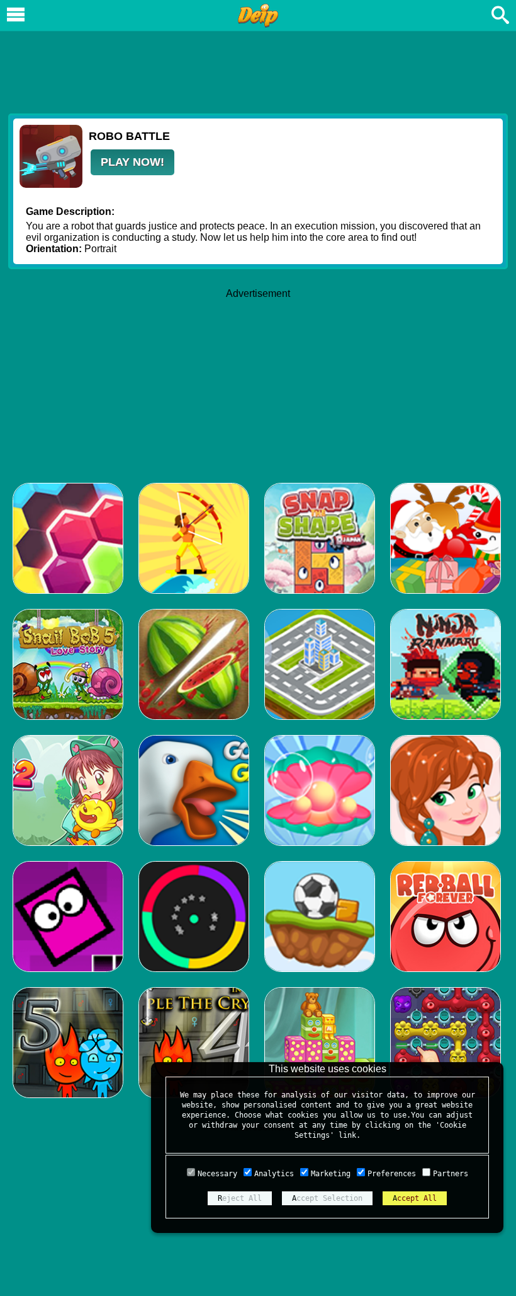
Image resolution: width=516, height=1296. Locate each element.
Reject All (240, 1198)
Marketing (331, 1173)
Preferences (391, 1173)
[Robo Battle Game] (51, 184)
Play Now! (132, 162)
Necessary (217, 1173)
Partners (450, 1173)
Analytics (274, 1173)
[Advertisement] (258, 69)
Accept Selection (327, 1198)
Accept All (415, 1198)
